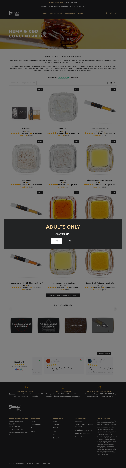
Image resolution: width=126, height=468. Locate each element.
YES (56, 241)
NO (70, 241)
